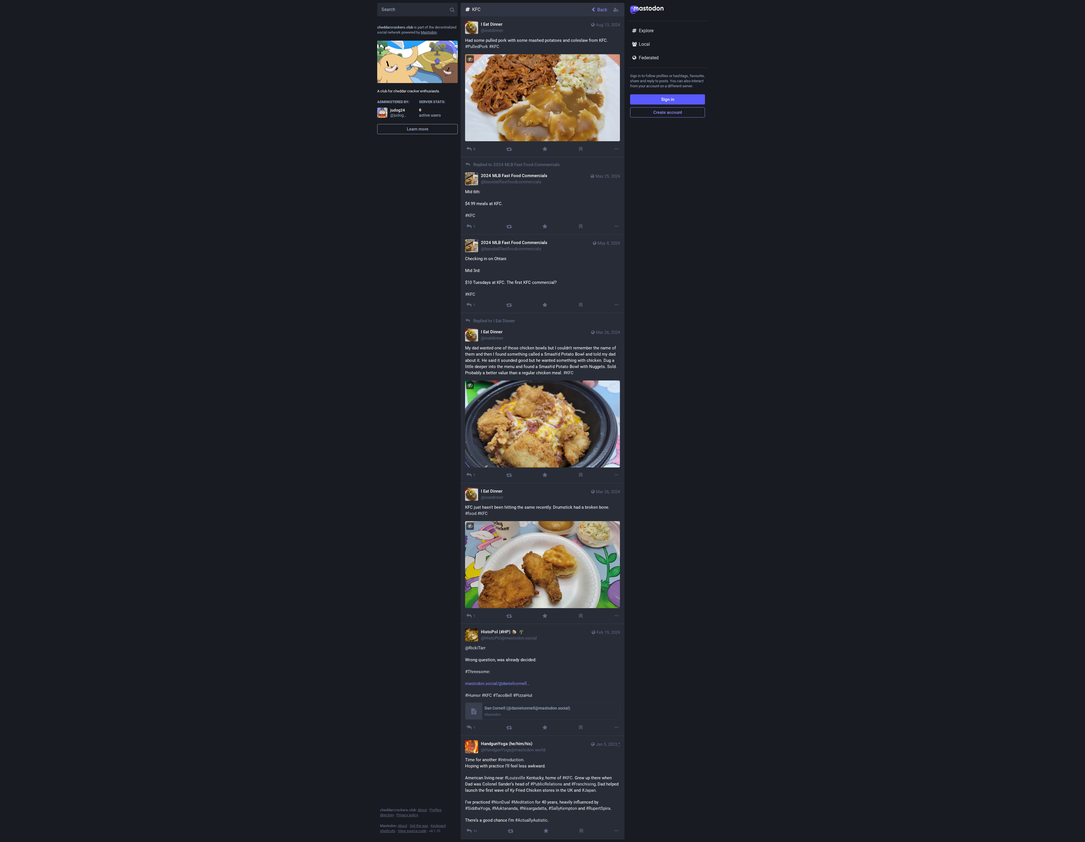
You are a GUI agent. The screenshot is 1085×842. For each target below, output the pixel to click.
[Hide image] (470, 59)
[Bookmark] (581, 149)
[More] (616, 149)
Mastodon (429, 32)
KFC (476, 9)
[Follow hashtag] (616, 9)
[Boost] (509, 149)
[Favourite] (545, 149)
